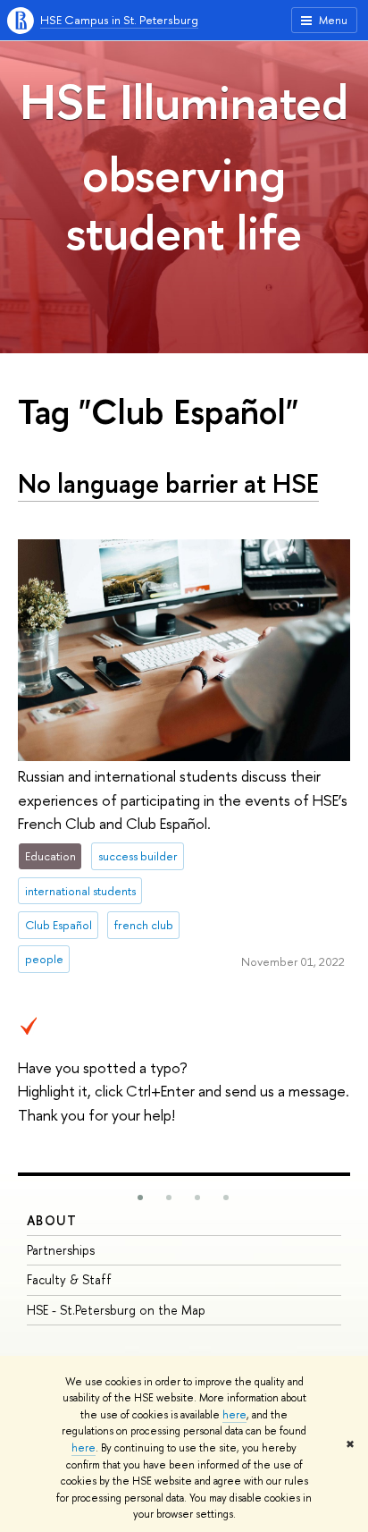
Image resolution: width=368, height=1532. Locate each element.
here (234, 1415)
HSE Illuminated (184, 101)
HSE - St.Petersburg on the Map (116, 1309)
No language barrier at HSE (168, 483)
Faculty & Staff (69, 1279)
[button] (140, 1197)
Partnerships (61, 1249)
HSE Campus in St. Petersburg (119, 20)
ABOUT (52, 1220)
